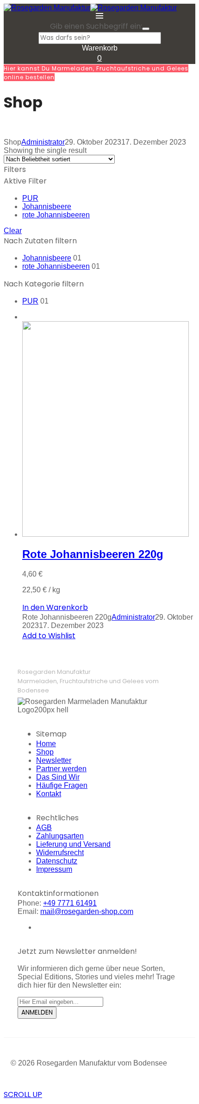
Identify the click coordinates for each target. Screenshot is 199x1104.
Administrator (43, 142)
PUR (30, 198)
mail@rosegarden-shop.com (86, 911)
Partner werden (61, 769)
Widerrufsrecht (60, 853)
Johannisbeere (46, 206)
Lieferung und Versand (73, 844)
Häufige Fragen (61, 785)
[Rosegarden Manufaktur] (47, 8)
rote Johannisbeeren (56, 215)
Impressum (54, 869)
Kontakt (48, 794)
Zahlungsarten (60, 836)
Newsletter (53, 760)
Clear (13, 231)
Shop (45, 752)
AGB (44, 827)
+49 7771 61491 (70, 903)
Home (46, 744)
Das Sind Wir (58, 777)
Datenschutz (56, 861)
